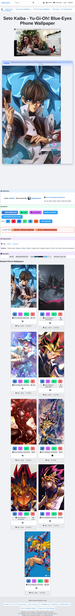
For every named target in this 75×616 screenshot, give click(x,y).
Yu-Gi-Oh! (15, 244)
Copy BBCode (46, 221)
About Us (7, 604)
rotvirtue (56, 455)
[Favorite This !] (20, 381)
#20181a (41, 256)
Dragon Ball (35, 248)
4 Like (24, 212)
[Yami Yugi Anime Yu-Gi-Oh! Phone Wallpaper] (51, 377)
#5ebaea (45, 256)
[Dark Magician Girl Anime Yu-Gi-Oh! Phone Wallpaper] (37, 576)
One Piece (58, 248)
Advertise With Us (65, 604)
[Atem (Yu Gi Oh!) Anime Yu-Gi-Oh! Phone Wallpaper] (51, 509)
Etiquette (54, 604)
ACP (5, 230)
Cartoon (23, 248)
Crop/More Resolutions (12, 217)
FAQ (14, 604)
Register (70, 2)
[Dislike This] (33, 381)
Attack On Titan (50, 248)
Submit (49, 2)
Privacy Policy (22, 604)
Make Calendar (50, 212)
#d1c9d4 (49, 256)
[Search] (33, 2)
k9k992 (11, 198)
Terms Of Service (33, 604)
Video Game (11, 248)
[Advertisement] (37, 176)
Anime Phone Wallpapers (23, 9)
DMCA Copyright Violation (28, 608)
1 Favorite (36, 212)
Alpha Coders (5, 3)
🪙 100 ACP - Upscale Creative (23, 230)
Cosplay (42, 248)
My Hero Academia (68, 248)
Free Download (10, 212)
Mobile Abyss (9, 9)
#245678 (36, 256)
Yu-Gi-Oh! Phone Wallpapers (41, 9)
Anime (9, 244)
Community (58, 2)
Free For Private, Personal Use (55, 197)
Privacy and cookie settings (46, 608)
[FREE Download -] (15, 381)
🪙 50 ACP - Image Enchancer (46, 230)
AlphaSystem (36, 198)
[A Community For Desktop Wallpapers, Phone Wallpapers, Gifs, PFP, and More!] (2, 9)
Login (64, 2)
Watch (28, 248)
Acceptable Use (45, 604)
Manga (18, 248)
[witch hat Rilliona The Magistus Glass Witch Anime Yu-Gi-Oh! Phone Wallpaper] (24, 377)
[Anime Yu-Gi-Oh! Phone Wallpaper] (24, 444)
